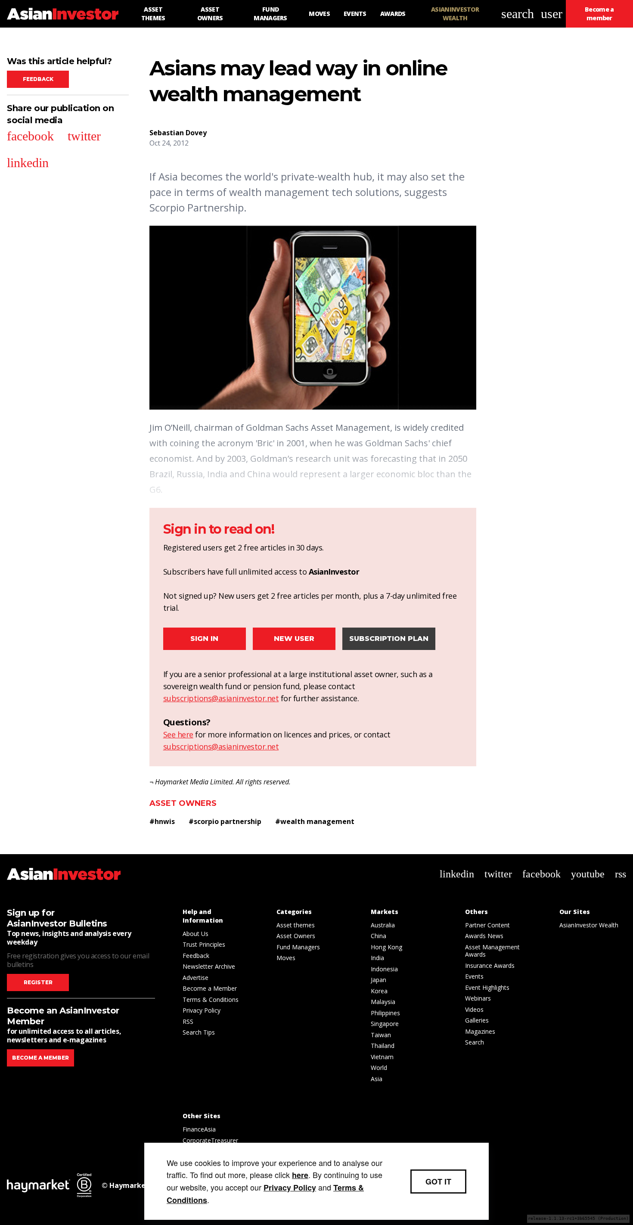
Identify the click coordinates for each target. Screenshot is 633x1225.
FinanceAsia (199, 1129)
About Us (195, 934)
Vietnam (382, 1057)
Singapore (385, 1024)
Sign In (204, 638)
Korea (379, 991)
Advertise (195, 977)
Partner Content (487, 925)
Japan (378, 980)
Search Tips (199, 1032)
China (378, 936)
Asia (376, 1079)
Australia (383, 925)
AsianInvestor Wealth (588, 925)
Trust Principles (204, 944)
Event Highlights (487, 987)
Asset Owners (183, 803)
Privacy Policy (201, 1010)
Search (474, 1042)
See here (178, 734)
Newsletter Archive (209, 966)
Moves (285, 958)
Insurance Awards (490, 965)
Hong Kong (386, 947)
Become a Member (210, 988)
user (551, 13)
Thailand (382, 1046)
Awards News (484, 936)
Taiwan (381, 1035)
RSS (188, 1021)
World (379, 1067)
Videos (474, 1009)
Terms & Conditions (211, 999)
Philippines (385, 1013)
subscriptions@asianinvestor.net (221, 698)
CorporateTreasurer (210, 1140)
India (377, 958)
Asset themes (295, 925)
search (517, 13)
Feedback (38, 79)
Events (474, 976)
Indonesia (384, 969)
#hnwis (162, 821)
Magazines (480, 1031)
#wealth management (314, 821)
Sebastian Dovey (178, 132)
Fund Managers (298, 947)
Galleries (477, 1020)
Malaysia (383, 1002)
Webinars (478, 998)
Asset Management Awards (492, 951)
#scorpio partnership (225, 821)
